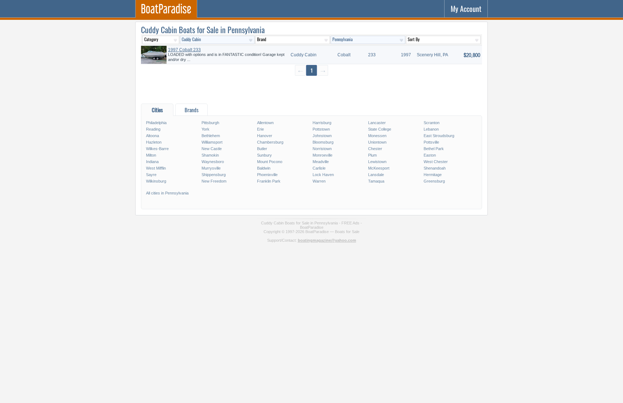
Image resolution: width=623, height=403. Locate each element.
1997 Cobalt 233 (184, 49)
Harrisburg (322, 123)
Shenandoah (435, 168)
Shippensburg (214, 174)
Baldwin (263, 168)
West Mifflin (156, 168)
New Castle (212, 148)
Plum (372, 155)
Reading (153, 129)
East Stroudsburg (439, 135)
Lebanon (431, 129)
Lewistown (377, 161)
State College (379, 129)
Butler (262, 148)
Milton (151, 155)
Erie (260, 129)
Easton (430, 155)
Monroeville (322, 155)
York (205, 129)
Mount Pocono (269, 161)
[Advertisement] (311, 89)
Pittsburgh (210, 123)
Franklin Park (268, 181)
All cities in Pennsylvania (167, 193)
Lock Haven (323, 174)
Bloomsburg (323, 142)
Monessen (377, 135)
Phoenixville (267, 174)
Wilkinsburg (156, 181)
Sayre (151, 174)
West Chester (436, 161)
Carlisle (319, 168)
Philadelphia (156, 123)
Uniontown (377, 142)
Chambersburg (270, 142)
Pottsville (431, 142)
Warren (319, 181)
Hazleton (154, 142)
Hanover (264, 135)
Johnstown (322, 135)
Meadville (321, 161)
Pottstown (321, 129)
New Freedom (214, 181)
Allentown (265, 123)
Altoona (152, 135)
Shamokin (210, 155)
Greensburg (434, 181)
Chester (375, 148)
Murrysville (211, 168)
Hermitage (433, 174)
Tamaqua (376, 181)
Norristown (322, 148)
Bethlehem (211, 135)
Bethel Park (434, 148)
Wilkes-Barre (157, 148)
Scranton (431, 123)
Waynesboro (213, 161)
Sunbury (264, 155)
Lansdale (376, 174)
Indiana (152, 161)
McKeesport (378, 168)
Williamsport (212, 142)
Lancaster (377, 123)
